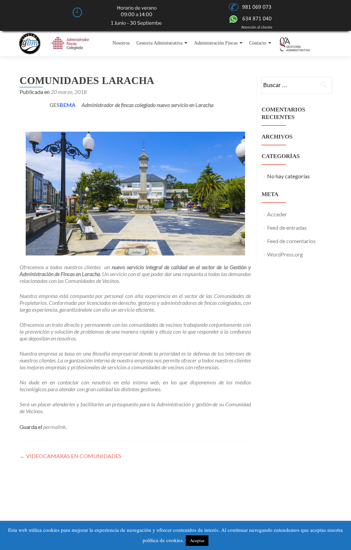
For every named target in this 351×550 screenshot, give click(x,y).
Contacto (257, 43)
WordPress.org (285, 254)
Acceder (277, 214)
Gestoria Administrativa (159, 43)
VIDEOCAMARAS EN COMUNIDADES (70, 456)
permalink (54, 426)
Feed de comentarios (291, 241)
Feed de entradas (287, 227)
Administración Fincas (216, 43)
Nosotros (121, 43)
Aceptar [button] (197, 540)
